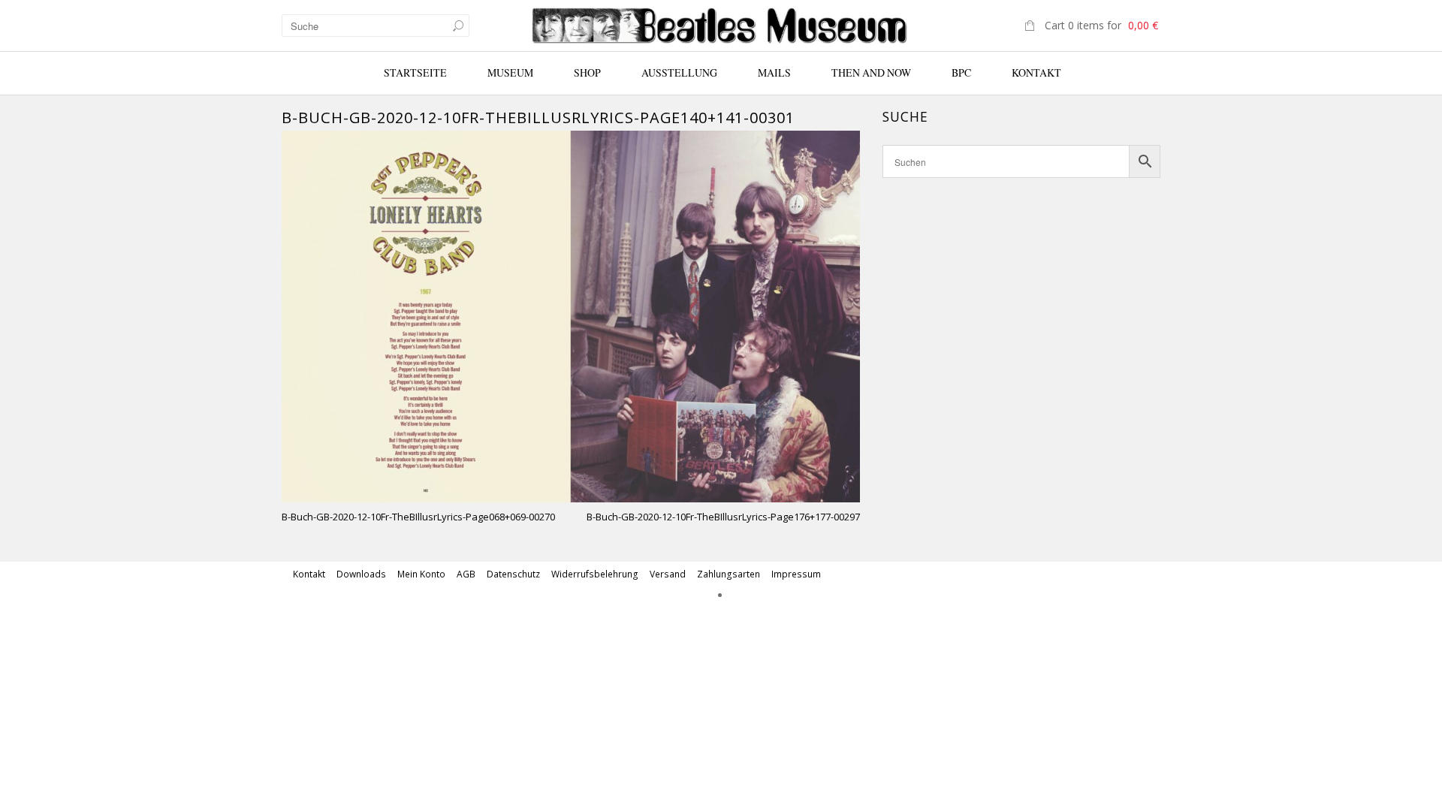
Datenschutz (513, 574)
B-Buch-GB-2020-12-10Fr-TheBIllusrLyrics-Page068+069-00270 (418, 516)
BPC (961, 72)
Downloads (361, 574)
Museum (510, 72)
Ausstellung (679, 72)
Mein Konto (421, 574)
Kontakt (1036, 72)
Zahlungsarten (728, 574)
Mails (774, 72)
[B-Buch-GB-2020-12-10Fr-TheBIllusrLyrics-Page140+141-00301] (571, 315)
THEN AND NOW (871, 72)
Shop (587, 72)
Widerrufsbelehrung (594, 574)
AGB (466, 574)
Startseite (415, 72)
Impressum (796, 574)
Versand (668, 574)
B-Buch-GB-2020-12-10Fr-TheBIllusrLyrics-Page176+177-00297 (723, 516)
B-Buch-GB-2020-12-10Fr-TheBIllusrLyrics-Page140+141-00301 (538, 117)
